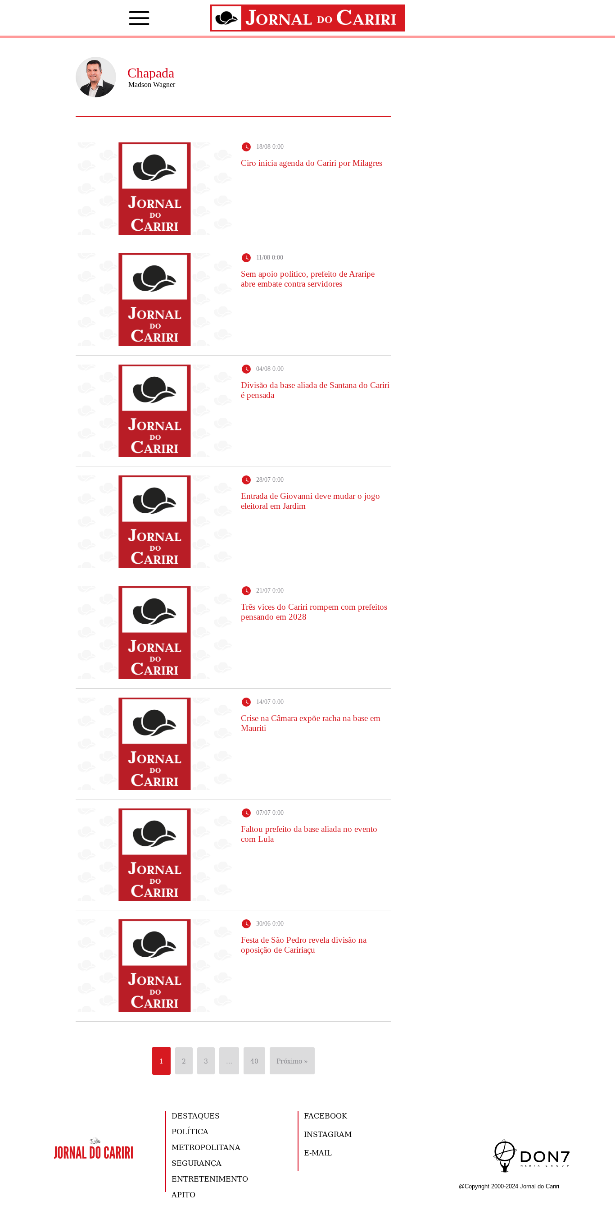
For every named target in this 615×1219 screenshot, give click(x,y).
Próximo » (292, 1061)
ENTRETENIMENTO (210, 1178)
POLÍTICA (190, 1131)
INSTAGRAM (328, 1134)
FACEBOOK (325, 1115)
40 (254, 1061)
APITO (183, 1194)
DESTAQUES (196, 1115)
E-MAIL (318, 1152)
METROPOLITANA (206, 1147)
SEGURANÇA (197, 1163)
